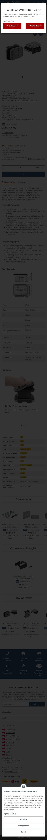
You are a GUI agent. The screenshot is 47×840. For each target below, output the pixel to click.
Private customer (12, 26)
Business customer (35, 26)
